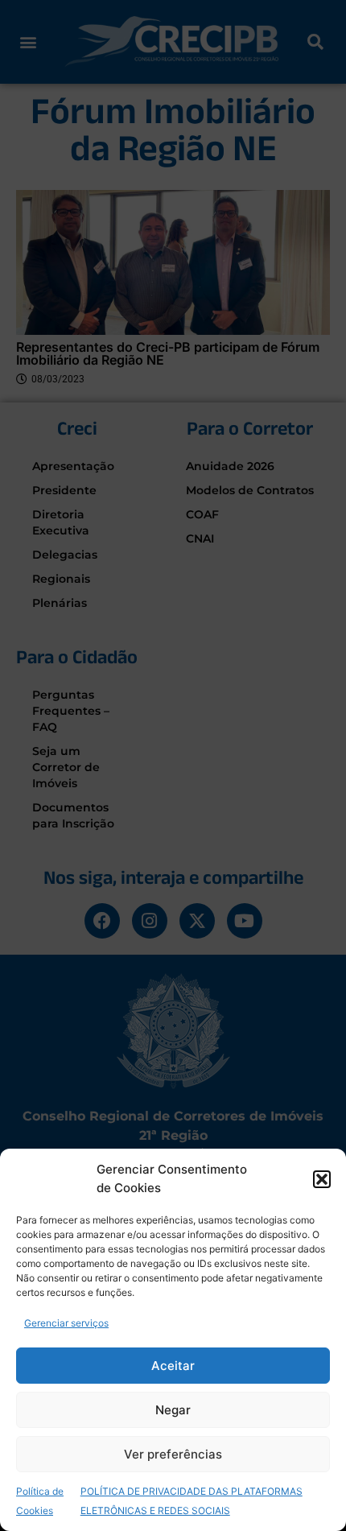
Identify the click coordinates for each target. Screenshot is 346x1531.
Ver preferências (173, 1454)
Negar (173, 1410)
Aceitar (173, 1365)
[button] (322, 1179)
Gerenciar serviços (66, 1323)
